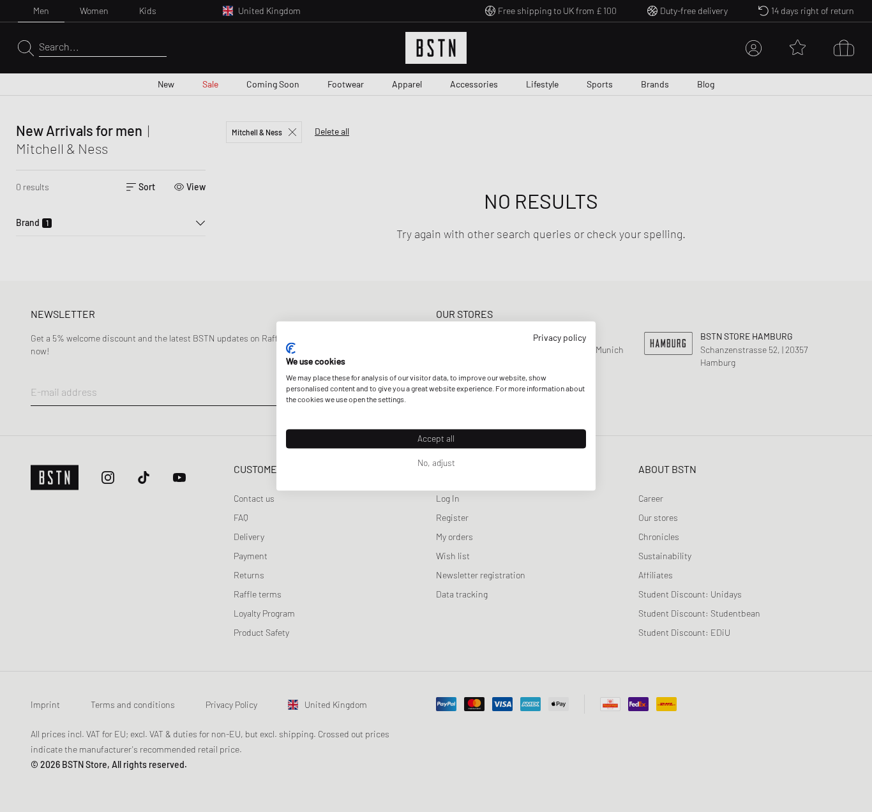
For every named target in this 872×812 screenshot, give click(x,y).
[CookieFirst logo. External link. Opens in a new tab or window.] (291, 348)
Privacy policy (559, 337)
